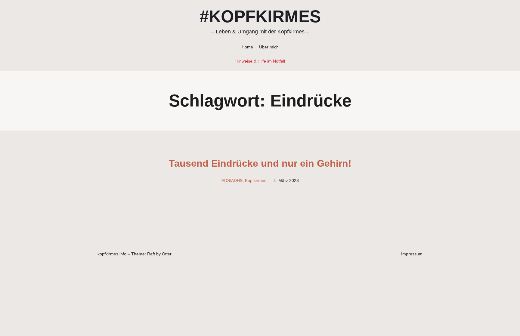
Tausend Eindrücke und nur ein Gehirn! (260, 163)
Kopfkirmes (255, 180)
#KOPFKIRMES (260, 16)
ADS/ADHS (232, 180)
